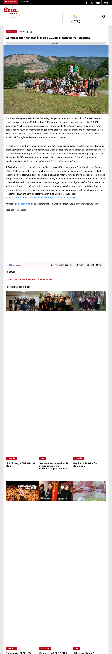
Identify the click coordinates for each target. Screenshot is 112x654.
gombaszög (25, 279)
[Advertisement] (56, 234)
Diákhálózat (12, 279)
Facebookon (24, 203)
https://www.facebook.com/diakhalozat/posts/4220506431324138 (41, 197)
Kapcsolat (25, 1)
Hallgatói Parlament (42, 279)
